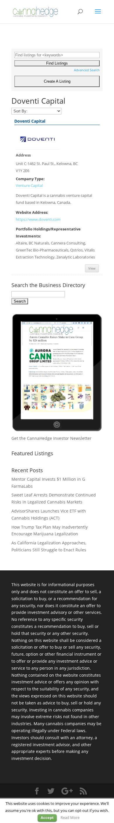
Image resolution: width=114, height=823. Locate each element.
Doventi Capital (29, 121)
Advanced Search (87, 70)
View (92, 268)
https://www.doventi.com (38, 219)
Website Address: (32, 212)
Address (23, 155)
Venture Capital (29, 185)
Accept (47, 817)
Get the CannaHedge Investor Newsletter (51, 438)
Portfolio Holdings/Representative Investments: (48, 233)
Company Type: (30, 178)
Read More (70, 817)
